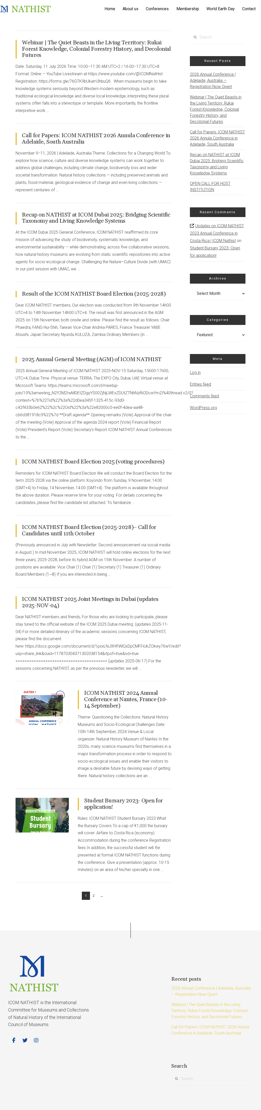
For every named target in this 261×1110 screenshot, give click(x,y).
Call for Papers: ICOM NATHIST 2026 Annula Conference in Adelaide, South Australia (96, 139)
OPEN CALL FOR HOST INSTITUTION (210, 186)
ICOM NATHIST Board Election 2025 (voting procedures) (93, 461)
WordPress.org (203, 407)
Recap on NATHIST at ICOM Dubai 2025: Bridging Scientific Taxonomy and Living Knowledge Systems (96, 218)
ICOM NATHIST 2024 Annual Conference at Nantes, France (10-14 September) (125, 699)
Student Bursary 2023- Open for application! (123, 804)
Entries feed (200, 384)
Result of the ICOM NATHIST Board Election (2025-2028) (93, 294)
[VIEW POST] (42, 707)
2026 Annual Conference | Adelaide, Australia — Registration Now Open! (213, 80)
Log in (195, 372)
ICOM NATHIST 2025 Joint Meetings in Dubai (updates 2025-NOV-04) (90, 602)
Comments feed (204, 396)
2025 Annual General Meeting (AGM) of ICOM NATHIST (91, 359)
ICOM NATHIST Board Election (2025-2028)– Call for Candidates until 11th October (89, 530)
